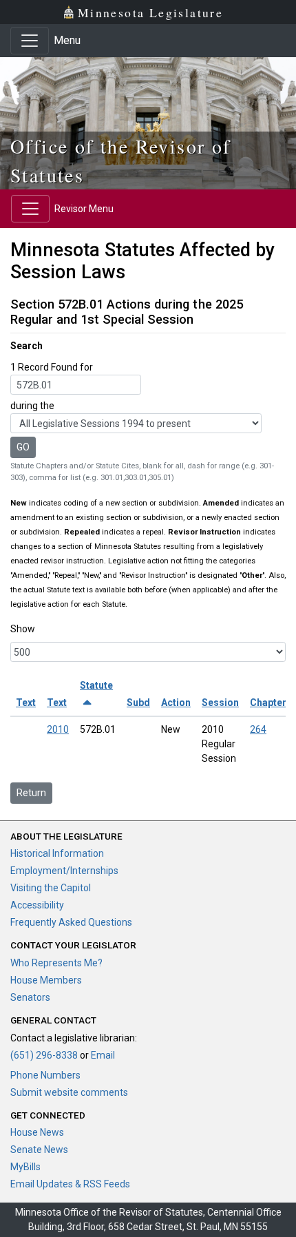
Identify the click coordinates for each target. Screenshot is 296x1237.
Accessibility (37, 905)
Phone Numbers (45, 1075)
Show (22, 628)
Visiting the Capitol (50, 887)
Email (103, 1055)
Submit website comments (69, 1092)
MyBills (25, 1166)
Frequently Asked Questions (71, 922)
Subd (138, 702)
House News (37, 1132)
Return (31, 792)
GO (23, 447)
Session (220, 702)
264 (258, 729)
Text (26, 702)
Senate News (39, 1149)
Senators (30, 997)
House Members (46, 980)
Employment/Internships (64, 870)
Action (176, 702)
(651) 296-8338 (44, 1055)
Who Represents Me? (56, 962)
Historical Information (57, 853)
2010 (58, 729)
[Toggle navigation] (29, 40)
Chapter (268, 702)
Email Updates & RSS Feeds (70, 1183)
